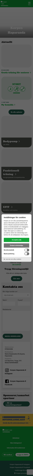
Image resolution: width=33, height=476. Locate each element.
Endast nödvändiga (16, 245)
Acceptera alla (16, 240)
